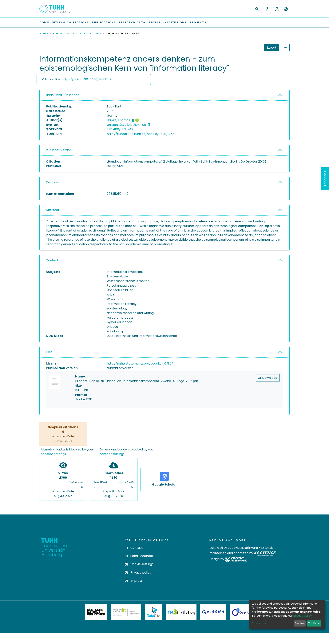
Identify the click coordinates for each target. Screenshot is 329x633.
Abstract (52, 210)
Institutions (175, 22)
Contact (136, 548)
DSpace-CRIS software (241, 548)
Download (269, 378)
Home (44, 33)
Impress (136, 581)
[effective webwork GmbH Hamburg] (236, 559)
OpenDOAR (213, 612)
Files (49, 352)
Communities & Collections (64, 22)
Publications (104, 22)
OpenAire (242, 612)
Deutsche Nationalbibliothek (96, 612)
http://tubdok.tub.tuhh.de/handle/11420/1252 (140, 134)
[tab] (164, 95)
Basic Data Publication (62, 95)
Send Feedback (142, 556)
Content (52, 260)
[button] (285, 9)
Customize (259, 623)
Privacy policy (140, 572)
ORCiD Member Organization (126, 612)
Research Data (132, 22)
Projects (198, 22)
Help (266, 8)
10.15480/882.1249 (120, 129)
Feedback (325, 178)
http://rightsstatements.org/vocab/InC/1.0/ (140, 363)
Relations (53, 182)
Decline (300, 623)
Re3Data (181, 612)
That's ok (314, 623)
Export (271, 47)
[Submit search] (257, 8)
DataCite (153, 612)
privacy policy (302, 616)
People (154, 22)
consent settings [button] (53, 454)
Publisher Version (59, 150)
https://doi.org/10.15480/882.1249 (86, 79)
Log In (276, 8)
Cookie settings (141, 564)
